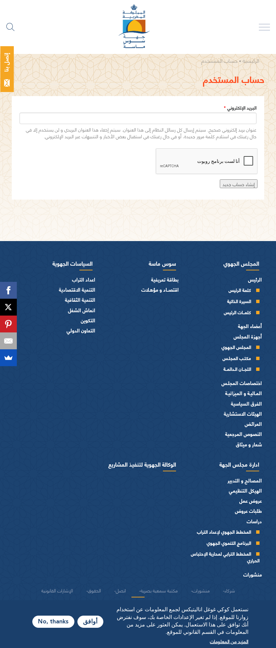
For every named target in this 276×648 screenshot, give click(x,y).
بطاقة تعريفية (165, 279)
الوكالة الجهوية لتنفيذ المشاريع (142, 464)
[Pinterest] (8, 324)
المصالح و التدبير (245, 480)
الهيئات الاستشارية (243, 413)
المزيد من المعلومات (229, 641)
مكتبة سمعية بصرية (159, 590)
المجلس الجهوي (241, 263)
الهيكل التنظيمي (245, 490)
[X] (8, 307)
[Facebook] (8, 290)
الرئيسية (251, 60)
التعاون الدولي (81, 330)
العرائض (253, 423)
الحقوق (94, 590)
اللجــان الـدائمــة (237, 368)
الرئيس (255, 279)
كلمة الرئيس (240, 290)
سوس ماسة (162, 263)
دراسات (254, 521)
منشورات (252, 574)
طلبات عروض (248, 510)
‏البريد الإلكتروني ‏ (240, 107)
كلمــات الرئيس (237, 312)
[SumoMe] (8, 357)
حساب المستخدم (219, 60)
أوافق (90, 622)
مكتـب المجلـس (236, 358)
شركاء (230, 590)
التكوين (88, 320)
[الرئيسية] (138, 27)
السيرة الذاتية (239, 301)
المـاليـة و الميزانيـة (243, 392)
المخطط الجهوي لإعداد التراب (224, 531)
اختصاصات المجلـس (241, 382)
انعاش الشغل (81, 310)
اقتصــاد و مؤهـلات (160, 289)
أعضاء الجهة (250, 325)
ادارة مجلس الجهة (239, 464)
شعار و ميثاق (249, 444)
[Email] (8, 340)
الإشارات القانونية (57, 590)
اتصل (121, 590)
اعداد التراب (83, 279)
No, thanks (53, 622)
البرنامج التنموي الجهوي (229, 542)
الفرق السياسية (246, 403)
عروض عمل (250, 500)
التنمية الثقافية (80, 299)
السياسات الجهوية (73, 263)
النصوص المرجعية (243, 433)
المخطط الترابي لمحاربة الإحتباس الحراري (225, 556)
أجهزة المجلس (248, 336)
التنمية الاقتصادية (77, 289)
